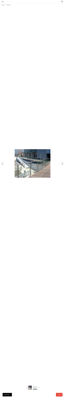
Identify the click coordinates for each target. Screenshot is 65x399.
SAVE (59, 394)
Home (3, 5)
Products (9, 5)
